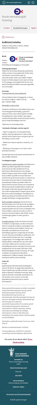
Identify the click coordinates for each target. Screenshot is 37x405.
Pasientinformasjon (20, 28)
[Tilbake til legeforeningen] (12, 2)
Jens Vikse (18, 375)
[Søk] (33, 2)
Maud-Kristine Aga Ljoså (18, 368)
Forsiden (7, 28)
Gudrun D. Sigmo (18, 387)
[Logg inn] (29, 2)
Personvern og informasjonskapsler (18, 394)
